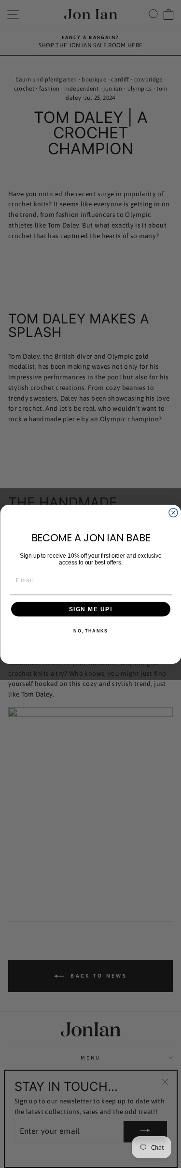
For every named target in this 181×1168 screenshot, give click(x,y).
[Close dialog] (173, 512)
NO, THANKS (90, 630)
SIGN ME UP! (90, 609)
